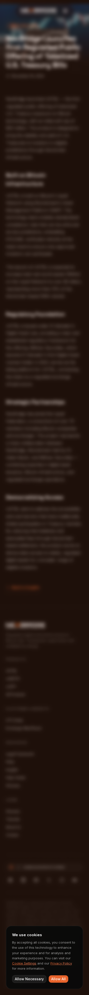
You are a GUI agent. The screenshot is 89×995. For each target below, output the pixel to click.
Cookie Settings (24, 963)
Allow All (58, 979)
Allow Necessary (29, 979)
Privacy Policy (61, 963)
